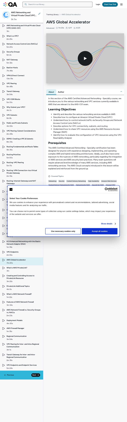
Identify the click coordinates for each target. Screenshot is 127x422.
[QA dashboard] (10, 4)
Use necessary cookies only (63, 231)
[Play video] (85, 58)
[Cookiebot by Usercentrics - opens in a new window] (106, 189)
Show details (106, 224)
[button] (98, 4)
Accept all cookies (100, 231)
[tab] (51, 92)
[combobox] (57, 4)
